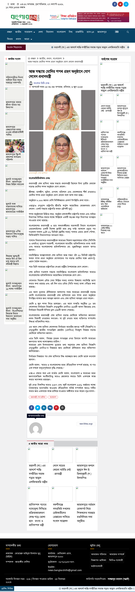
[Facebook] (31, 407)
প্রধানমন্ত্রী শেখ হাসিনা (38, 397)
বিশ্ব (70, 31)
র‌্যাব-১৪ (90, 31)
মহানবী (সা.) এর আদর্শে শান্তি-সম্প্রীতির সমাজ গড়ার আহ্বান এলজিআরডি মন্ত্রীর (79, 47)
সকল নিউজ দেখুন (86, 424)
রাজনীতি (79, 31)
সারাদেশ (28, 31)
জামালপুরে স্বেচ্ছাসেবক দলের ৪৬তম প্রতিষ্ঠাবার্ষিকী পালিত (15, 131)
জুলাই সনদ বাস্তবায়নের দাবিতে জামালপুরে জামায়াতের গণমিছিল (15, 208)
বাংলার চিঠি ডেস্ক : (42, 83)
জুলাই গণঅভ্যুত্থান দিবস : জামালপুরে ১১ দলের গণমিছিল (14, 286)
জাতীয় (18, 31)
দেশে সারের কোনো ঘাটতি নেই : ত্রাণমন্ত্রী (62, 469)
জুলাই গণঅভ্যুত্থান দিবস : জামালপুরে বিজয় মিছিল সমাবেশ (15, 182)
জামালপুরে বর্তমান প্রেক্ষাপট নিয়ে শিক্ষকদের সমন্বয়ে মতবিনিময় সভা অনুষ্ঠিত (86, 513)
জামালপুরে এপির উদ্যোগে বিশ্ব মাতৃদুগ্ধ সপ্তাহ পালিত (15, 234)
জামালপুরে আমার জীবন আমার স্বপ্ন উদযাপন (13, 105)
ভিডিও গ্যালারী (116, 560)
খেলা (40, 31)
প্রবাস (18, 39)
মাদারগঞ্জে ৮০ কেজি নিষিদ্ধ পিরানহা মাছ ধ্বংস (106, 229)
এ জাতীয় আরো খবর (38, 443)
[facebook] (114, 4)
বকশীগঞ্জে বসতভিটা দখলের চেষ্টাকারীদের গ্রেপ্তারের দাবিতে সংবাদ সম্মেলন (61, 513)
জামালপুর (102, 31)
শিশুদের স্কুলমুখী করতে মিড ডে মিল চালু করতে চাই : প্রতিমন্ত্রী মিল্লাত (13, 260)
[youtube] (126, 4)
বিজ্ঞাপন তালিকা (98, 560)
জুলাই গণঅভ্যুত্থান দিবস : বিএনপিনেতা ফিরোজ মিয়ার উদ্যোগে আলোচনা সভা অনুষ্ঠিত (14, 313)
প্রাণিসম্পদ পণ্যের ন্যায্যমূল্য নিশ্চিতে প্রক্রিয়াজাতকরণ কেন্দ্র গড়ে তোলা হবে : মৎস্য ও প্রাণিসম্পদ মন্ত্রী (107, 142)
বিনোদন (50, 31)
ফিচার (10, 39)
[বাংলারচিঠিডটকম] (25, 18)
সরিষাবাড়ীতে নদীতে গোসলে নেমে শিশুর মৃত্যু (123, 203)
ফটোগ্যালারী (96, 566)
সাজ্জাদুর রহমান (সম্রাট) (118, 579)
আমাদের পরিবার (98, 554)
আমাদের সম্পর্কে (116, 554)
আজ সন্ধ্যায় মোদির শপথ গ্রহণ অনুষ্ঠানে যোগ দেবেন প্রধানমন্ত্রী (55, 61)
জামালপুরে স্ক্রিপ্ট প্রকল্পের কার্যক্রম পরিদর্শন (13, 157)
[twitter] (120, 4)
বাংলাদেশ (61, 31)
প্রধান (49, 58)
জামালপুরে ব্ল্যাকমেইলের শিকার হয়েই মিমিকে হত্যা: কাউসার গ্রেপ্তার (123, 173)
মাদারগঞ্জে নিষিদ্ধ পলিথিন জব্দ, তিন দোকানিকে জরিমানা (106, 204)
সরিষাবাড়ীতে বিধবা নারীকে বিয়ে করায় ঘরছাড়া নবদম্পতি (14, 80)
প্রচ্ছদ (9, 31)
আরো (26, 39)
